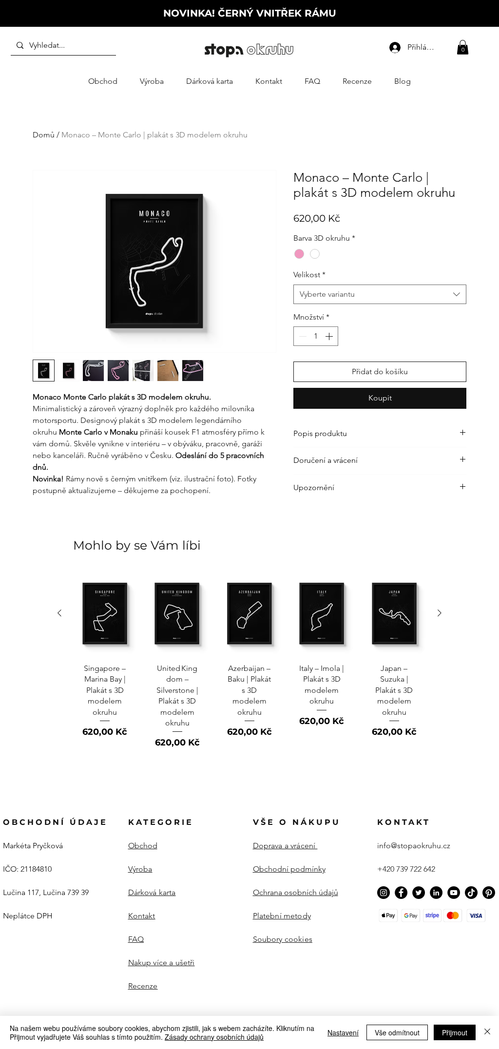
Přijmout (454, 1032)
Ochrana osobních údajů (295, 892)
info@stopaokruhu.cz (413, 845)
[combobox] (379, 294)
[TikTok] (471, 892)
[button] (463, 47)
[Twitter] (418, 892)
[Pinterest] (488, 892)
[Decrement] (301, 336)
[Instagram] (383, 892)
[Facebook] (401, 892)
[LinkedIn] (436, 892)
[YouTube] (453, 892)
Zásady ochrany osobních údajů (214, 1037)
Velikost (309, 274)
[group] (249, 665)
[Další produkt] (439, 613)
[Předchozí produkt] (59, 613)
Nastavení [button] (343, 1032)
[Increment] (330, 336)
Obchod (142, 845)
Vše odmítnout (397, 1032)
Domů (44, 134)
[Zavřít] (487, 1032)
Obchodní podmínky (289, 869)
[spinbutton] (315, 336)
